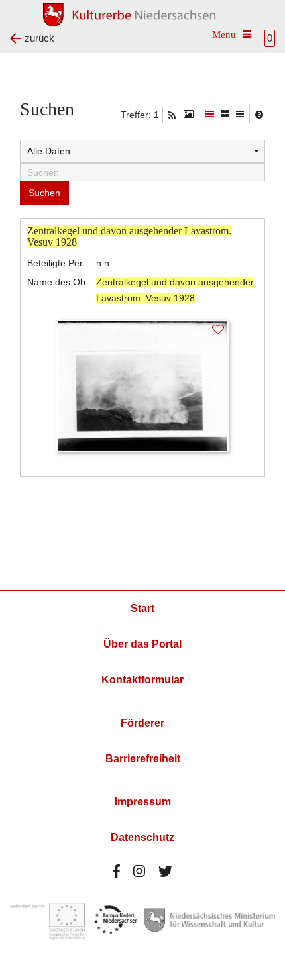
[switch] (189, 114)
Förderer (142, 722)
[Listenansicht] (240, 114)
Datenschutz (142, 837)
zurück (39, 38)
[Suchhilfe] (259, 115)
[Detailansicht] (209, 114)
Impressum (143, 801)
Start (142, 608)
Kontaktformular (142, 679)
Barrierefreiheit (142, 758)
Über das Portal (142, 644)
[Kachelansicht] (225, 114)
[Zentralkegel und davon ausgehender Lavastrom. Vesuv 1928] (142, 385)
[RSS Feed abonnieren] (172, 115)
